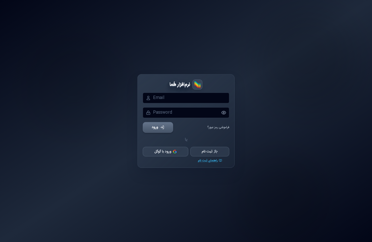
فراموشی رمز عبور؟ (218, 127)
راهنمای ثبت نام (208, 160)
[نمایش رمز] (225, 112)
